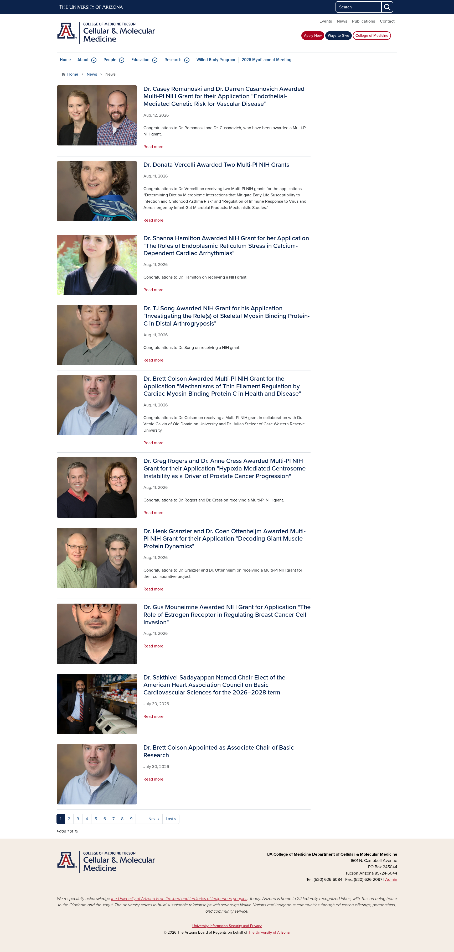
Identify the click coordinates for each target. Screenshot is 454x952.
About (83, 60)
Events (325, 21)
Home (65, 60)
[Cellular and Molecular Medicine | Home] (111, 33)
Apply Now (313, 35)
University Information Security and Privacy (227, 926)
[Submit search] (387, 7)
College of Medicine (371, 35)
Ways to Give (338, 35)
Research (173, 60)
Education (140, 60)
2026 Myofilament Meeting (266, 60)
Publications (363, 21)
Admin (391, 879)
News (342, 21)
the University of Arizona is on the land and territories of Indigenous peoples (179, 898)
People (110, 60)
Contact (387, 21)
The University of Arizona (269, 932)
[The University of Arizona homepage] (91, 7)
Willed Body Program (216, 60)
